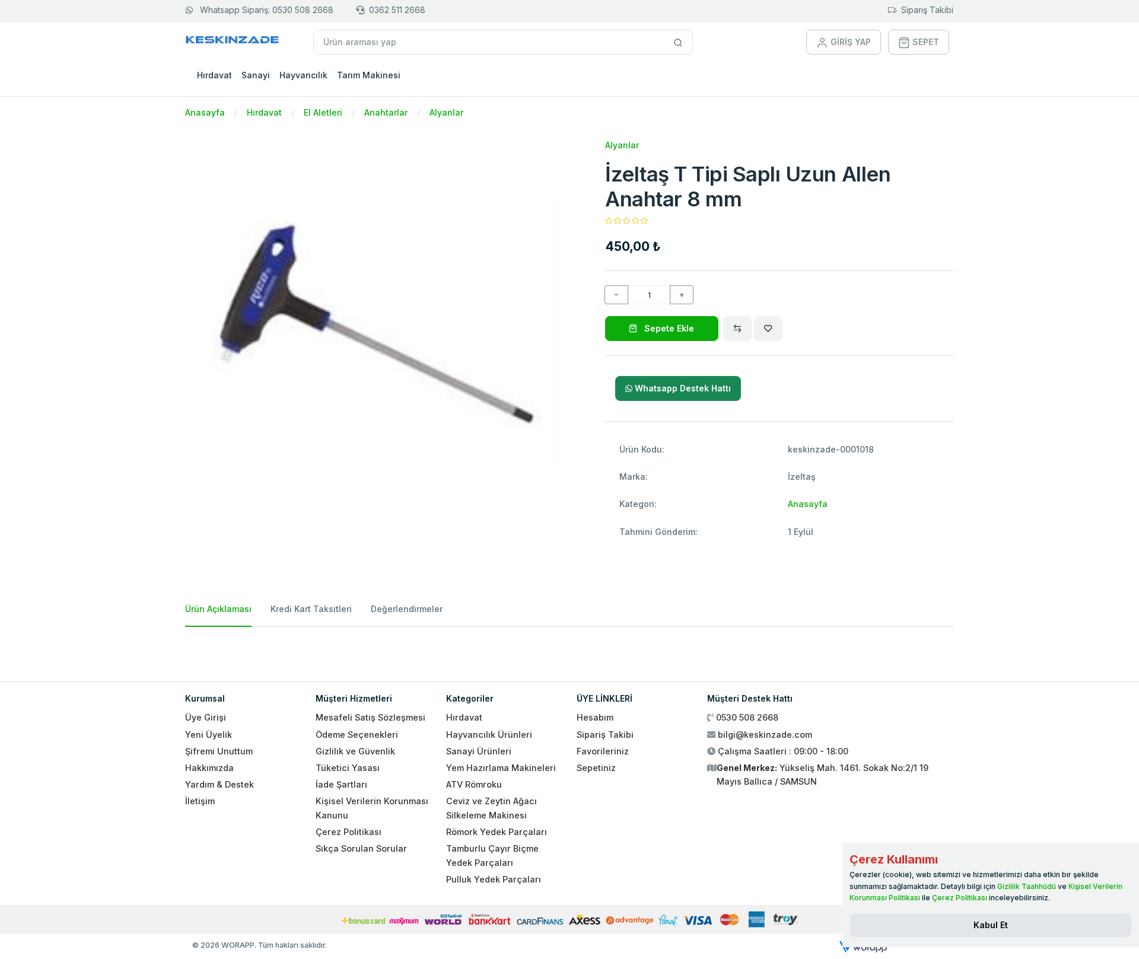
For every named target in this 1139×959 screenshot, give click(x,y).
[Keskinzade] (233, 42)
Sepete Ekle (668, 328)
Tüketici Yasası (348, 768)
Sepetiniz (596, 768)
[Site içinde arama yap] (678, 42)
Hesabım (595, 717)
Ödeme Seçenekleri (357, 734)
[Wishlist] (768, 328)
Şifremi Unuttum (219, 751)
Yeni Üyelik (208, 734)
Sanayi (255, 75)
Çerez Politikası (348, 832)
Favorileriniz (603, 751)
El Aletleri (323, 112)
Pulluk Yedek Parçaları (493, 879)
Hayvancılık (303, 75)
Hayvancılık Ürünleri (489, 734)
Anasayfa (205, 112)
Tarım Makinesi (368, 75)
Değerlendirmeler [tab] (407, 609)
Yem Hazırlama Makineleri (501, 768)
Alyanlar (446, 112)
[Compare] (737, 328)
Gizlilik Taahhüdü (1026, 886)
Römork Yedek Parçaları (496, 832)
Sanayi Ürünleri (478, 751)
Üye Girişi (205, 717)
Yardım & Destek (219, 784)
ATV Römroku (474, 784)
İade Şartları (341, 784)
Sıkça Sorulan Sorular (361, 848)
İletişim (200, 801)
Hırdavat (214, 75)
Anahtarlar (386, 112)
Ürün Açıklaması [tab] (218, 609)
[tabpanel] (569, 649)
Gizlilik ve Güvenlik (355, 751)
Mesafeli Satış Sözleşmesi (370, 717)
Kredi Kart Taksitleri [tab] (311, 609)
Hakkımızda (209, 768)
